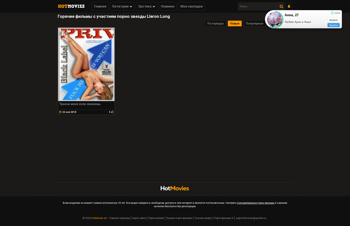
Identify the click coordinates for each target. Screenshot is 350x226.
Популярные (254, 23)
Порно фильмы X (223, 218)
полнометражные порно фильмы (255, 203)
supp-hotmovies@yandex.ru (251, 218)
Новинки (167, 6)
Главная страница (119, 218)
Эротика (145, 6)
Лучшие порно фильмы (179, 218)
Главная (100, 6)
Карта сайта (139, 218)
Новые (234, 23)
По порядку (215, 23)
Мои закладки (191, 6)
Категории (120, 6)
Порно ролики (156, 218)
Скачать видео (203, 218)
